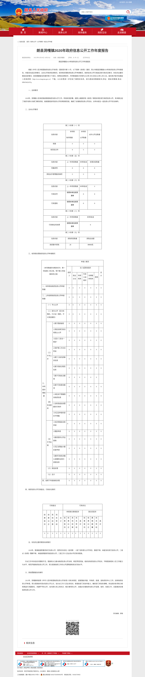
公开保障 (40, 41)
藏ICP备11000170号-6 (32, 674)
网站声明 (26, 668)
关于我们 (20, 668)
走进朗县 (121, 32)
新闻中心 (43, 32)
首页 (28, 41)
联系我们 (40, 668)
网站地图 (33, 668)
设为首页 (122, 2)
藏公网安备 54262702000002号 (53, 674)
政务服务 (82, 32)
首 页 (23, 32)
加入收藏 (129, 2)
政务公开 (62, 32)
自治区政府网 (28, 657)
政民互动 (102, 32)
